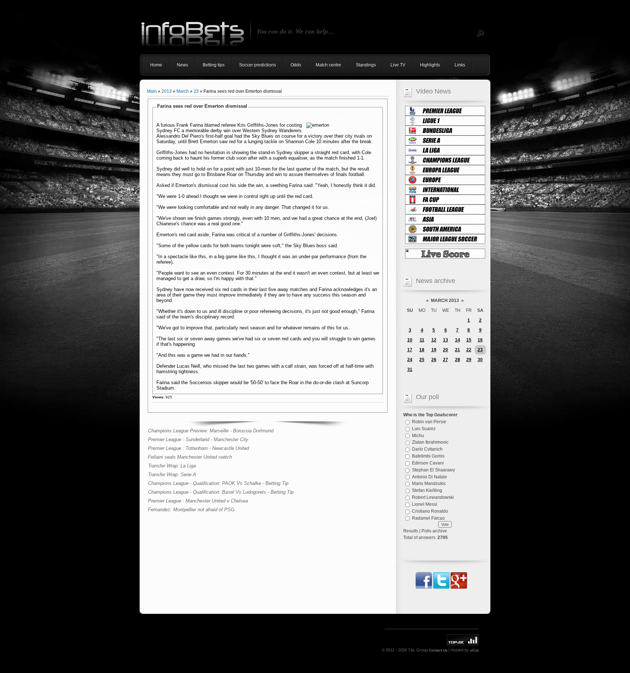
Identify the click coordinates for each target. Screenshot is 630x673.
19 (433, 349)
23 (196, 91)
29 (468, 359)
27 (445, 359)
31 (409, 369)
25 (421, 359)
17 (409, 349)
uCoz (474, 650)
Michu (418, 435)
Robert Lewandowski (433, 497)
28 (457, 359)
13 (445, 340)
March (182, 91)
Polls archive (434, 531)
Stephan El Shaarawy (433, 470)
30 (480, 359)
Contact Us (438, 650)
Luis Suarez (424, 428)
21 (457, 349)
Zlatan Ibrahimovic (430, 442)
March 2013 (445, 300)
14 (457, 340)
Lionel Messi (424, 504)
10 (409, 340)
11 (422, 340)
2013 (167, 91)
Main (152, 91)
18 (421, 349)
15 (468, 340)
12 (433, 340)
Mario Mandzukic (429, 483)
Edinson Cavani (428, 463)
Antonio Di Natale (429, 476)
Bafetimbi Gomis (428, 456)
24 (409, 359)
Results (410, 531)
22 (468, 349)
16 (480, 340)
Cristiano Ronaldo (430, 511)
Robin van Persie (429, 421)
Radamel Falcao (428, 517)
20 (445, 349)
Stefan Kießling (427, 490)
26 (433, 359)
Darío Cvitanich (427, 449)
